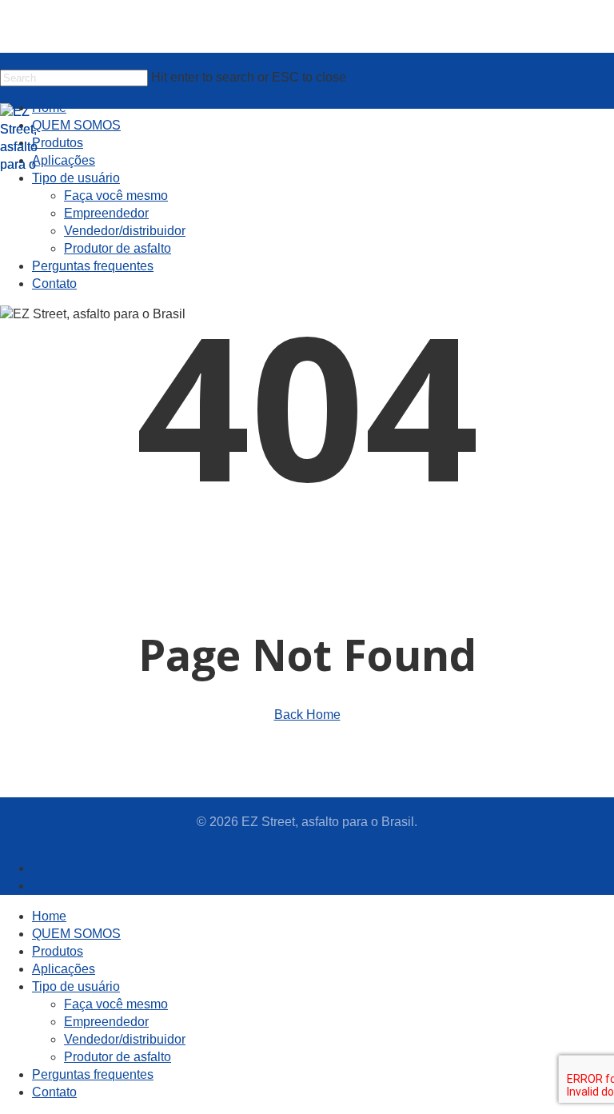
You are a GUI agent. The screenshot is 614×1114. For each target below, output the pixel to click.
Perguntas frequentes (93, 1074)
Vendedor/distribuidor (124, 1039)
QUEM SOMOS (76, 933)
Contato (54, 1092)
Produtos (57, 951)
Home (49, 916)
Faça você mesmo (116, 1004)
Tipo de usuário (76, 986)
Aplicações (63, 969)
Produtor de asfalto (117, 1057)
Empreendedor (106, 1021)
